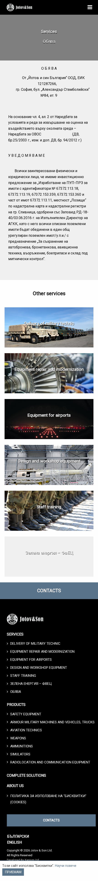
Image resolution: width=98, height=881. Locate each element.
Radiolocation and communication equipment (50, 762)
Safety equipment (25, 714)
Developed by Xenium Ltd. (23, 860)
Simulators (20, 754)
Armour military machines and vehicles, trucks (52, 722)
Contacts (49, 590)
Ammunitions (21, 746)
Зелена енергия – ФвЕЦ (49, 552)
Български (18, 836)
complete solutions (26, 775)
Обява (15, 692)
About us (15, 786)
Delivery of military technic (49, 323)
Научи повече (65, 866)
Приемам (13, 872)
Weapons (18, 738)
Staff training (49, 506)
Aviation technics (26, 730)
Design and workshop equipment (49, 461)
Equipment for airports (49, 415)
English (14, 842)
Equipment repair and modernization (49, 369)
